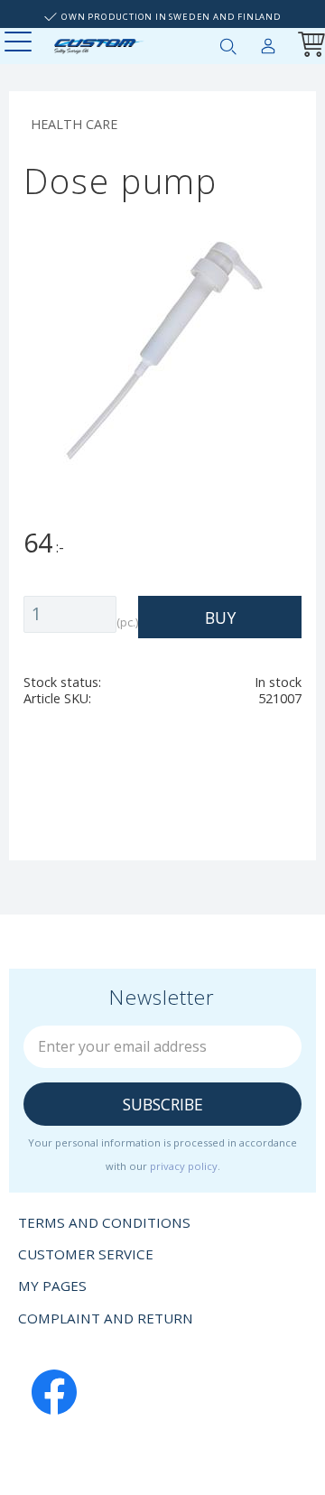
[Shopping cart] (308, 46)
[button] (20, 43)
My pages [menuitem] (268, 42)
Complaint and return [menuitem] (105, 1318)
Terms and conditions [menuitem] (104, 1222)
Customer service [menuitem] (85, 1254)
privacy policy (184, 1166)
